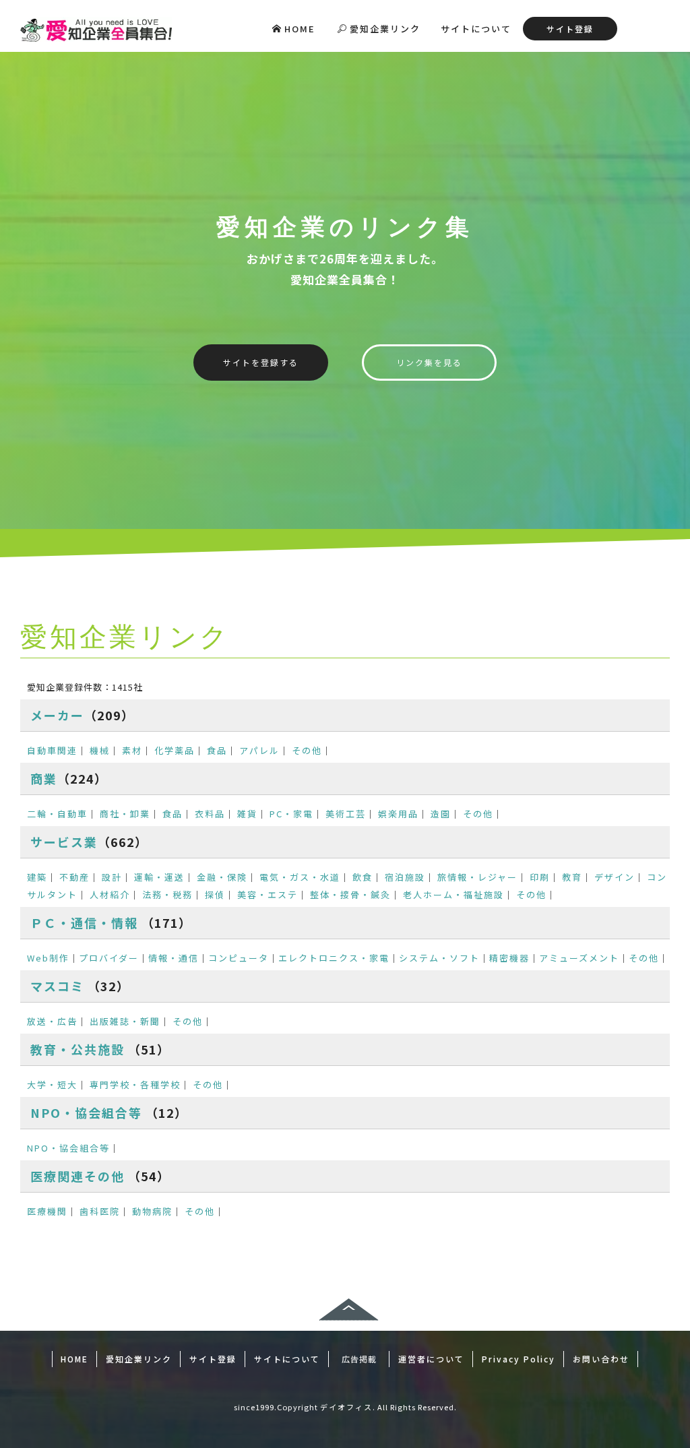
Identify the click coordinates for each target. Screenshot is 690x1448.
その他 (307, 750)
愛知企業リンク (385, 28)
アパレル (259, 750)
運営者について (431, 1358)
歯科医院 (100, 1211)
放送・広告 (52, 1021)
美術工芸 (345, 813)
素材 (132, 750)
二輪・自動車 (57, 813)
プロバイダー (109, 957)
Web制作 (48, 957)
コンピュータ (238, 957)
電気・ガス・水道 (299, 877)
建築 (37, 877)
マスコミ (57, 986)
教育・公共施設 (77, 1049)
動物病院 (152, 1211)
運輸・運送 (159, 877)
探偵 (215, 894)
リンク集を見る (429, 362)
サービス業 (64, 841)
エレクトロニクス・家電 (333, 957)
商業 (43, 778)
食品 (217, 750)
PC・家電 (291, 813)
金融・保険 (222, 877)
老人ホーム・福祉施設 (453, 894)
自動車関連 (52, 750)
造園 (441, 813)
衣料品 (210, 813)
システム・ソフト (439, 957)
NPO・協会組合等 (86, 1112)
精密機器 (509, 957)
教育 (572, 877)
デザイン (614, 877)
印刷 (540, 877)
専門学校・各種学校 (135, 1084)
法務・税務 (167, 894)
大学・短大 (52, 1084)
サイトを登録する (261, 362)
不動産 (74, 877)
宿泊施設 (405, 877)
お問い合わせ (601, 1358)
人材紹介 (110, 894)
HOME (299, 28)
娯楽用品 (398, 813)
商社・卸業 (125, 813)
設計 (112, 877)
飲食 (362, 877)
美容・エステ (267, 894)
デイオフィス (346, 1407)
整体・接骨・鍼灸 (350, 894)
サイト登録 (570, 28)
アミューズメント (579, 957)
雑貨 (247, 813)
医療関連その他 (77, 1176)
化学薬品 (174, 750)
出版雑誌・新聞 (125, 1021)
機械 (100, 750)
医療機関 (47, 1211)
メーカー (57, 715)
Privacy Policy (518, 1358)
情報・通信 (173, 957)
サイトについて (476, 28)
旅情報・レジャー (477, 877)
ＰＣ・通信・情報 (84, 922)
